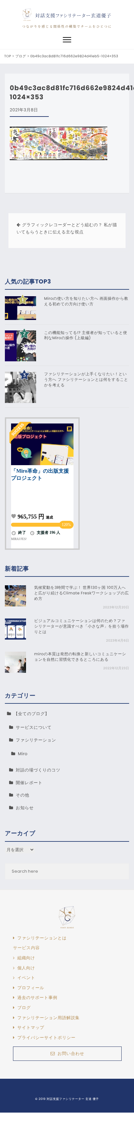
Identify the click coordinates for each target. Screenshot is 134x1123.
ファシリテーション (36, 740)
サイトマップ (30, 1027)
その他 (22, 795)
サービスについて (34, 727)
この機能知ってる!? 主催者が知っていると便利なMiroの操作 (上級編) (85, 335)
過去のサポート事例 (37, 997)
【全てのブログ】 (31, 714)
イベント (26, 977)
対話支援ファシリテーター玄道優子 (73, 15)
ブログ (24, 1007)
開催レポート (29, 783)
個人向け (26, 968)
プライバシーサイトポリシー (46, 1037)
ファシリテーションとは (42, 938)
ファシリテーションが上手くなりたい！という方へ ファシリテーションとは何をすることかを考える (86, 380)
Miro (23, 754)
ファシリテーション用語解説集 (48, 1017)
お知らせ (25, 808)
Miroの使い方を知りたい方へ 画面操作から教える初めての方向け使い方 (86, 301)
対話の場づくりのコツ (38, 770)
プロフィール (30, 988)
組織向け (26, 958)
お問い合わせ (71, 1053)
